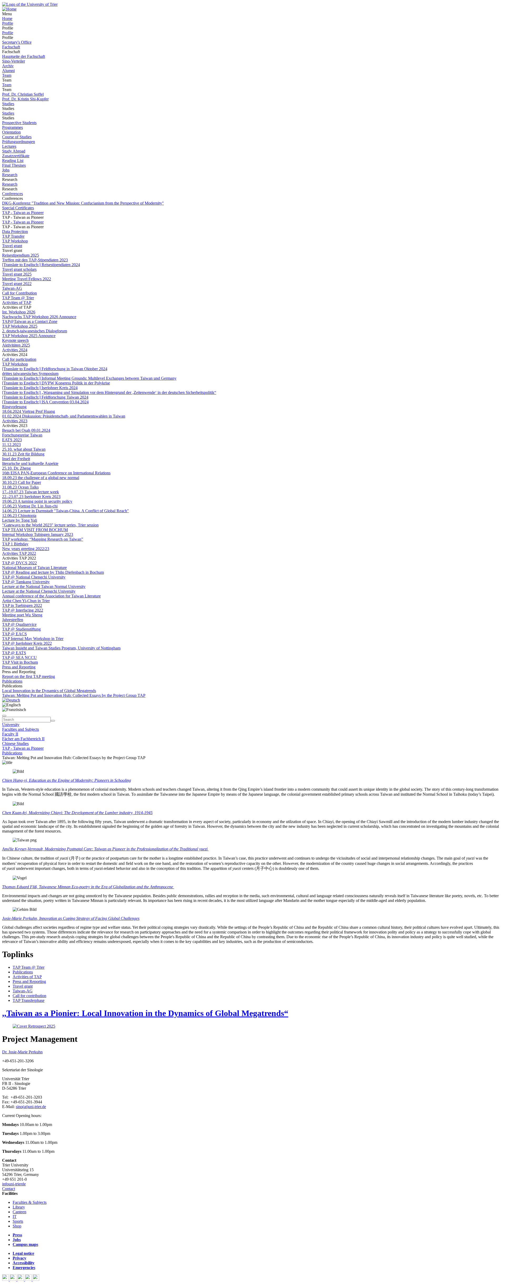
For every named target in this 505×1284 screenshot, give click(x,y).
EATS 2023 (12, 440)
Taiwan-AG (12, 288)
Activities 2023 (14, 421)
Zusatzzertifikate (15, 156)
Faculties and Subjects (20, 729)
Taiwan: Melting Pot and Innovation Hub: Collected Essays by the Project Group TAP (73, 695)
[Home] (9, 9)
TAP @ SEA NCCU (19, 657)
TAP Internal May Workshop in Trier (32, 638)
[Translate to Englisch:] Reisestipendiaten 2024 (41, 264)
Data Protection (15, 231)
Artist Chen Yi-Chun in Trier (26, 600)
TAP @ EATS (14, 653)
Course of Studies (17, 137)
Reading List (12, 160)
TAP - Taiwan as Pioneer (23, 212)
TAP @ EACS (14, 634)
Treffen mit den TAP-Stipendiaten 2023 (35, 260)
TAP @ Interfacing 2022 (22, 610)
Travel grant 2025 (17, 274)
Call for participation (19, 359)
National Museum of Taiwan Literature (34, 567)
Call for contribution (29, 995)
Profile (7, 23)
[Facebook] (6, 1279)
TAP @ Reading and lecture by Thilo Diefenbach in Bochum (53, 572)
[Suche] (4, 716)
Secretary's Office (17, 42)
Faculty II (10, 734)
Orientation (11, 132)
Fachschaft (11, 47)
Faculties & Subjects (30, 1202)
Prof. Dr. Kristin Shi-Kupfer (25, 99)
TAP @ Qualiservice (19, 624)
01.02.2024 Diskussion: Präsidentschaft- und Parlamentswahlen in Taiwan (63, 416)
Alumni (8, 70)
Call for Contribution (19, 293)
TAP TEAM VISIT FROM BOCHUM (35, 529)
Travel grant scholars (19, 269)
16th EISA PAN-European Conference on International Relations (56, 473)
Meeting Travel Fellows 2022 (26, 279)
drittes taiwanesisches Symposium (30, 373)
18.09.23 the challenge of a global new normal (40, 477)
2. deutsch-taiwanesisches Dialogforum (34, 331)
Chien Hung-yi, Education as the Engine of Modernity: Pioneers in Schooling (66, 780)
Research (9, 174)
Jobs (5, 170)
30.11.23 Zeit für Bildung (23, 454)
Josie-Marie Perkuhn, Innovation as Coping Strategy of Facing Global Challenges (70, 918)
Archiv (8, 66)
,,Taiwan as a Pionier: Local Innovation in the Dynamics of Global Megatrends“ (145, 1013)
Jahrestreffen (12, 619)
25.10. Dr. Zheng (16, 468)
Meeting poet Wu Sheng (22, 615)
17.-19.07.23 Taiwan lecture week (30, 492)
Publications (12, 681)
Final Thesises (14, 165)
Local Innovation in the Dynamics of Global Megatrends (49, 690)
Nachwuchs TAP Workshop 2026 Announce (39, 316)
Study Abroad (13, 151)
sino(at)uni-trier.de (31, 1106)
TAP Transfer (13, 236)
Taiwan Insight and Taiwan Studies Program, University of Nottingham (61, 648)
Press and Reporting (19, 667)
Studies (8, 103)
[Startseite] (30, 4)
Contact (8, 1188)
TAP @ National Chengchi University (33, 577)
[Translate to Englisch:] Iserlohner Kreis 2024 (40, 387)
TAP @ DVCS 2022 (19, 563)
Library (19, 1207)
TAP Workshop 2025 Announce (28, 335)
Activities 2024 (14, 350)
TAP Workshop (15, 241)
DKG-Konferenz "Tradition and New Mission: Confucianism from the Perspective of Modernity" (83, 203)
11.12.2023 (11, 444)
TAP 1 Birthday (15, 544)
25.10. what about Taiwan (24, 449)
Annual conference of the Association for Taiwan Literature (51, 596)
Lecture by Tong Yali (19, 520)
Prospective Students (19, 122)
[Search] (53, 721)
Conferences (12, 193)
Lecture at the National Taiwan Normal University (43, 586)
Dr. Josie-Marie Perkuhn (22, 1052)
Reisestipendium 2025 (20, 255)
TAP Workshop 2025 (19, 326)
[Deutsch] (11, 700)
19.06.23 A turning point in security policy (37, 501)
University (10, 724)
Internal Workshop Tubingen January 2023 (37, 534)
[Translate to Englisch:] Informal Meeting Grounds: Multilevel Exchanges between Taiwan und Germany (89, 378)
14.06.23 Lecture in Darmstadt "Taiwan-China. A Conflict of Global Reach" (65, 511)
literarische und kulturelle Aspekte (30, 463)
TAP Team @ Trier (18, 298)
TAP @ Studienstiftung (21, 629)
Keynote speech (15, 340)
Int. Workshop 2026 (18, 312)
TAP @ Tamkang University (26, 582)
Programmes (12, 127)
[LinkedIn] (36, 1279)
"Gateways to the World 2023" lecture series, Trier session (50, 525)
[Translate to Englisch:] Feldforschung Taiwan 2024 (45, 397)
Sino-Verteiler (13, 61)
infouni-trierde (14, 1184)
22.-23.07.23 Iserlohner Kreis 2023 (31, 496)
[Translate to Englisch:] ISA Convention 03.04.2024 (45, 402)
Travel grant (12, 245)
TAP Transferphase (28, 1000)
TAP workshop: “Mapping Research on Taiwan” (42, 539)
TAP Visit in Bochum (20, 662)
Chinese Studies (15, 743)
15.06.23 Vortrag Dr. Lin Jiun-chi (30, 506)
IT (15, 1216)
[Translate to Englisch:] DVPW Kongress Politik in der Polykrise (56, 383)
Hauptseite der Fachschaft (23, 56)
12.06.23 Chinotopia (19, 515)
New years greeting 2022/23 (25, 548)
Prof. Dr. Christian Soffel (23, 94)
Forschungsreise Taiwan (22, 435)
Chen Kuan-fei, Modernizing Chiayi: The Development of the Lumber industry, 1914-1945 (77, 812)
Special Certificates (18, 208)
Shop (17, 1226)
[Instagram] (29, 1279)
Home (7, 18)
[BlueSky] (13, 1279)
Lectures (9, 146)
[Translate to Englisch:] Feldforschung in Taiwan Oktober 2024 (54, 369)
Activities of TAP (16, 302)
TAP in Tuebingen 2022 (22, 605)
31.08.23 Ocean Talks (20, 487)
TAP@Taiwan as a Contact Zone (29, 321)
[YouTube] (21, 1279)
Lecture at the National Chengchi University (38, 591)
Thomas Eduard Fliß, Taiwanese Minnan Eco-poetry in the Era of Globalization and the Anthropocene (88, 887)
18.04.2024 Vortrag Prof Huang (28, 411)
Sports (18, 1221)
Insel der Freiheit (16, 458)
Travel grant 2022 (17, 283)
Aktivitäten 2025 (16, 345)
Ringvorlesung (14, 406)
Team (6, 75)
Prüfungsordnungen (18, 141)
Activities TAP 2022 (19, 553)
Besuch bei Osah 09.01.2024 (26, 430)
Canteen (19, 1212)
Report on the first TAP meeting (28, 676)
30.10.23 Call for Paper (21, 482)
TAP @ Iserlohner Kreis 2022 (27, 643)
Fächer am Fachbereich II (23, 739)
